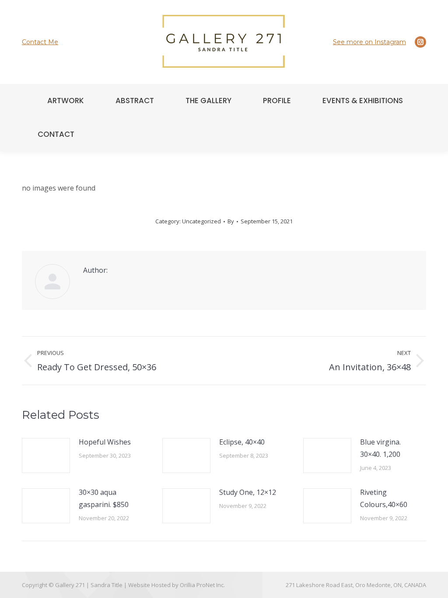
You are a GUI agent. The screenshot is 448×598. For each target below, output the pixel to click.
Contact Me (40, 42)
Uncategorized (201, 221)
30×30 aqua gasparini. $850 (104, 498)
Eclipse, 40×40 (242, 442)
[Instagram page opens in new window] (420, 42)
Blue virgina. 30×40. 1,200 (380, 448)
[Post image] (46, 455)
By (231, 221)
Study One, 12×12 (247, 492)
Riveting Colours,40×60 (383, 498)
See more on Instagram (369, 42)
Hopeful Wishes (105, 442)
